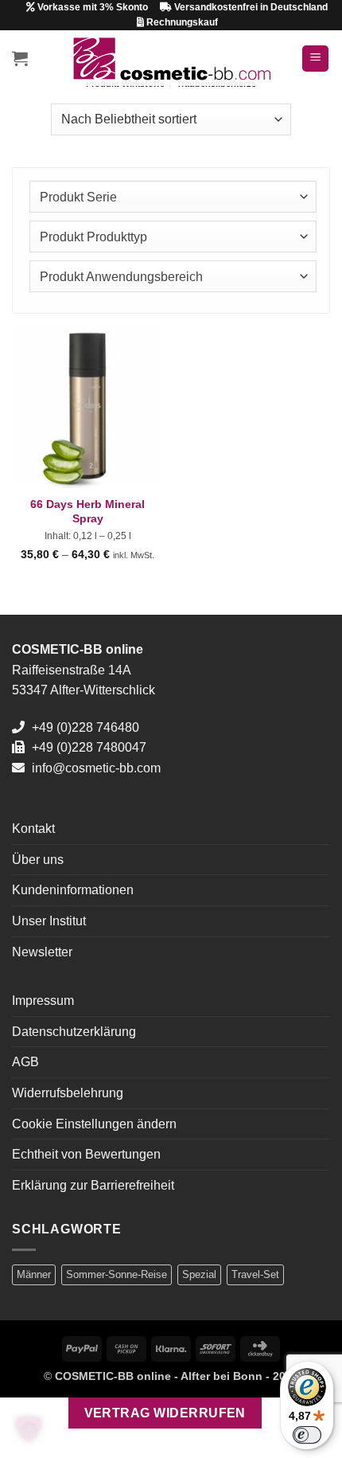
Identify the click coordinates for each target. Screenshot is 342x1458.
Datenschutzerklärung (74, 1031)
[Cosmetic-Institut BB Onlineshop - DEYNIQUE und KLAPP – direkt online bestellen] (171, 58)
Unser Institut (49, 921)
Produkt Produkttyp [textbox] (93, 237)
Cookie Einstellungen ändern (94, 1124)
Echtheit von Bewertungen (86, 1154)
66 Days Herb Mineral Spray (87, 511)
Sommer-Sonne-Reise (116, 1274)
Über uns (38, 859)
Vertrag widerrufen (165, 1413)
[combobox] (173, 197)
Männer (34, 1274)
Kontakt (33, 828)
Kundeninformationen (73, 890)
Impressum (43, 1000)
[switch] (307, 1435)
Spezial (199, 1274)
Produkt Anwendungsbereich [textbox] (121, 276)
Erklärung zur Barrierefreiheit (93, 1185)
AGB (25, 1062)
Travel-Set (255, 1274)
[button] (20, 58)
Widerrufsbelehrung (67, 1093)
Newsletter (42, 952)
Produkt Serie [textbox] (78, 197)
